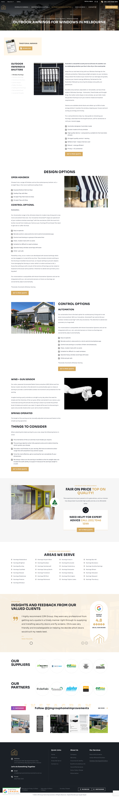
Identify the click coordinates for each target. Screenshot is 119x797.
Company (73, 754)
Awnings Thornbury (92, 579)
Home (3, 1)
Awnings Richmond (44, 579)
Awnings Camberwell (44, 566)
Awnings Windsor (19, 583)
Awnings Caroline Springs (94, 566)
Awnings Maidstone (19, 576)
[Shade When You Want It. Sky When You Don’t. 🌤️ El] (98, 724)
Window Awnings (18, 74)
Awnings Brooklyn (43, 563)
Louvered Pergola (18, 93)
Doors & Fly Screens (21, 7)
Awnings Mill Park (43, 576)
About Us (9, 1)
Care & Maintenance (76, 767)
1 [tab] (23, 643)
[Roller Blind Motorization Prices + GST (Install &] (79, 724)
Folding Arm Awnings (19, 87)
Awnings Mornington (68, 576)
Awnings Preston (18, 579)
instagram (19, 708)
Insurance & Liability (76, 761)
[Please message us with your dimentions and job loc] (20, 724)
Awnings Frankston (44, 573)
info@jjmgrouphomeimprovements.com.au (28, 773)
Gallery (19, 1)
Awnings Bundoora (92, 563)
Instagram (99, 789)
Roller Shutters (17, 85)
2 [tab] (27, 643)
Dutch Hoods (16, 82)
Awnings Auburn (67, 559)
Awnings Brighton (19, 563)
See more (101, 708)
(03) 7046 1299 (19, 779)
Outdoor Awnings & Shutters (62, 7)
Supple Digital (82, 794)
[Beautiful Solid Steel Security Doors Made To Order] (40, 724)
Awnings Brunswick (68, 563)
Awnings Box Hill (91, 559)
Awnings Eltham (91, 569)
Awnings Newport (91, 576)
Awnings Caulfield (19, 569)
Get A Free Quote (74, 154)
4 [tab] (35, 643)
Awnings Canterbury (68, 566)
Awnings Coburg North (45, 569)
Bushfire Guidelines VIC (77, 764)
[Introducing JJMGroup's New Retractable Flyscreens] (59, 724)
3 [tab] (31, 643)
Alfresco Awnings (17, 77)
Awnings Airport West (45, 559)
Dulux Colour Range (76, 770)
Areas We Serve (80, 7)
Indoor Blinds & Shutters (39, 7)
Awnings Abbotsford (20, 559)
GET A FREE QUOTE (111, 7)
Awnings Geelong (67, 573)
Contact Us (92, 7)
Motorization (74, 773)
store (78, 121)
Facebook (86, 789)
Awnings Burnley (18, 566)
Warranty (73, 757)
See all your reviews (99, 627)
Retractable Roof (17, 90)
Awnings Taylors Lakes (69, 579)
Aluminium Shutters (18, 80)
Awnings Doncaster (68, 569)
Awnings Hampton (92, 573)
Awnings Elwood (18, 573)
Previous (82, 643)
